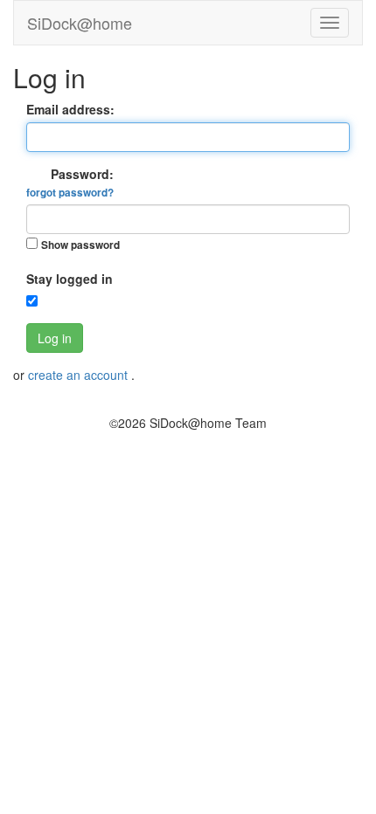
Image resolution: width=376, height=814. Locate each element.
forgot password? (70, 192)
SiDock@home (79, 22)
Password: (70, 182)
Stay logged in (69, 278)
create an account (79, 374)
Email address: (70, 109)
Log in (55, 338)
